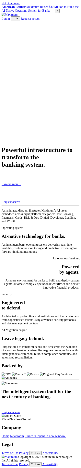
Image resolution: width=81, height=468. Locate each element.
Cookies (35, 453)
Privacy (24, 453)
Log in (6, 18)
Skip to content (11, 3)
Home (5, 436)
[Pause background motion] (15, 18)
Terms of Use (10, 453)
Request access (30, 18)
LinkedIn (45, 436)
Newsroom (17, 436)
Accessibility (50, 453)
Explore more (11, 184)
